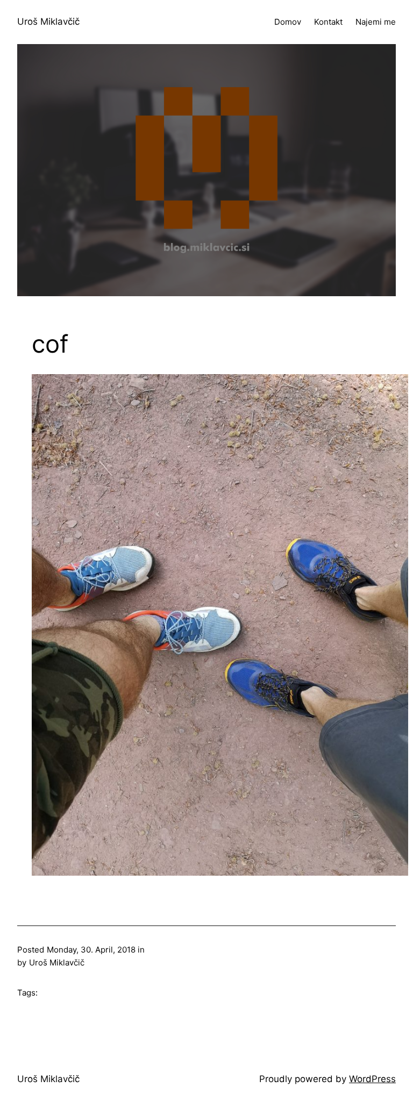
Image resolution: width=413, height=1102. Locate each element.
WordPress (372, 1079)
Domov (287, 22)
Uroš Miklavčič (48, 21)
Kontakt (328, 22)
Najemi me (375, 22)
